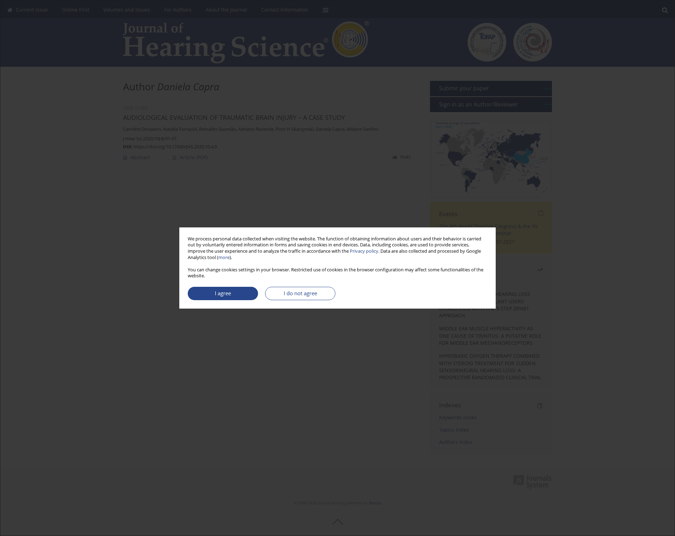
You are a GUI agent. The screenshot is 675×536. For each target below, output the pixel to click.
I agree (223, 293)
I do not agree (300, 293)
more (224, 257)
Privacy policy (364, 251)
